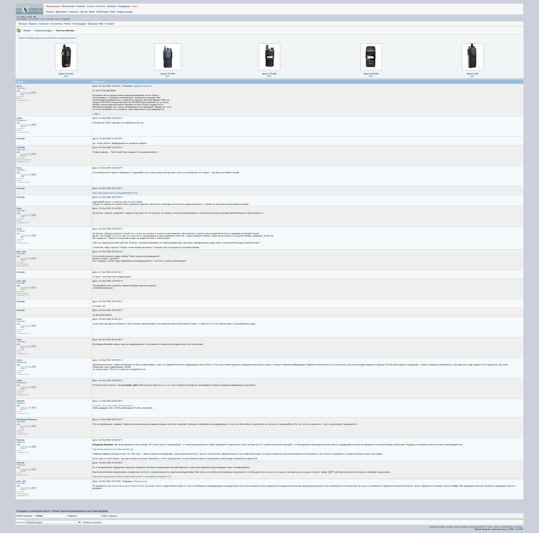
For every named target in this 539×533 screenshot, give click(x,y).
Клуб (112, 12)
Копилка (111, 6)
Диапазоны (62, 12)
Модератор (22, 120)
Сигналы (74, 12)
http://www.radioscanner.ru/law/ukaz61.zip (113, 449)
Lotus (19, 118)
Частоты (100, 6)
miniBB (518, 529)
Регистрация (79, 24)
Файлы (50, 12)
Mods (92, 12)
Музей (84, 12)
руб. (66, 76)
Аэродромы (124, 6)
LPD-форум (102, 12)
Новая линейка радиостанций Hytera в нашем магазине (47, 38)
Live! (134, 6)
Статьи (90, 6)
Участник (21, 88)
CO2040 (21, 147)
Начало (23, 24)
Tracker (58, 19)
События (44, 24)
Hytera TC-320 (66, 74)
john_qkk (21, 251)
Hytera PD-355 (371, 74)
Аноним (21, 138)
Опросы (33, 24)
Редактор (21, 403)
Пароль (72, 516)
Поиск (67, 24)
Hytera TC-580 (269, 74)
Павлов (20, 401)
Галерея (109, 24)
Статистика (57, 24)
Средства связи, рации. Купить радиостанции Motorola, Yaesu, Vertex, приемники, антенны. (476, 527)
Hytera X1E (473, 74)
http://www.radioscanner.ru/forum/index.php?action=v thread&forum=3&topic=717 (132, 476)
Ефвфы (66, 19)
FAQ (101, 24)
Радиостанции (124, 12)
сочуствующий (46, 19)
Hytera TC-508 (168, 74)
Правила (92, 24)
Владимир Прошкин (27, 419)
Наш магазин (53, 6)
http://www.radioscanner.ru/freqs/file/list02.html (115, 193)
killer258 (35, 19)
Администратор (142, 86)
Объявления (68, 6)
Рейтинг (81, 6)
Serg (19, 86)
